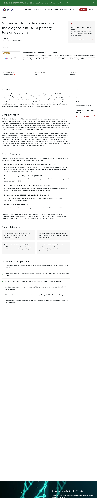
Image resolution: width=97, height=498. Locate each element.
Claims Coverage (80, 98)
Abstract (78, 90)
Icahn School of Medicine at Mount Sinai (40, 52)
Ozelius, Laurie (6, 40)
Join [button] (83, 9)
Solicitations (48, 9)
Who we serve (37, 9)
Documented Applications (83, 105)
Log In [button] (91, 9)
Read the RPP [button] (64, 3)
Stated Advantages (81, 101)
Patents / (5, 17)
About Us (63, 9)
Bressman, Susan (17, 40)
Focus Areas (27, 9)
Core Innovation (80, 94)
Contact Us (81, 39)
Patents (56, 9)
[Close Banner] (93, 3)
